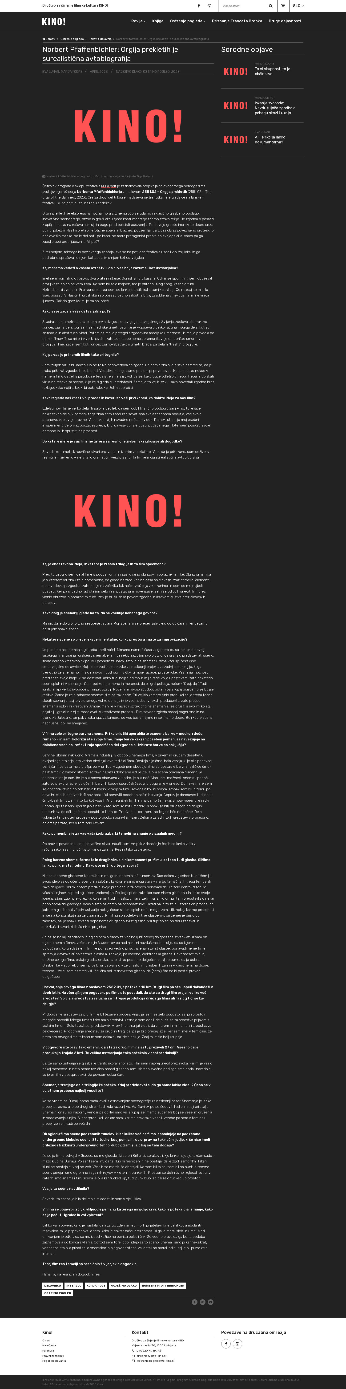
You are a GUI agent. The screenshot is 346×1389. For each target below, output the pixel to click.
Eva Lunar (50, 72)
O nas (46, 1340)
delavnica (52, 1285)
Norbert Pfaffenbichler (163, 1285)
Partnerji (48, 1350)
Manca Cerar (264, 97)
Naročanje (49, 1345)
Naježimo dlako (124, 1285)
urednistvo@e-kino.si (151, 1355)
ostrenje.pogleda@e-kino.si (155, 1360)
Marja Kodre (71, 72)
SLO (296, 6)
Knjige (158, 21)
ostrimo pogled (57, 1293)
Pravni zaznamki (53, 1355)
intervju (73, 1285)
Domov (50, 39)
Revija (137, 21)
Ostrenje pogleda (186, 21)
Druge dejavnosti (285, 21)
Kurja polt (108, 186)
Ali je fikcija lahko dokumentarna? (270, 139)
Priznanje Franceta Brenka (237, 21)
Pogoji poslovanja (54, 1360)
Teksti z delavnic (100, 39)
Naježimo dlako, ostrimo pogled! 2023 (148, 72)
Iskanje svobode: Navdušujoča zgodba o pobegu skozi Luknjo (275, 108)
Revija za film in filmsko (61, 6)
